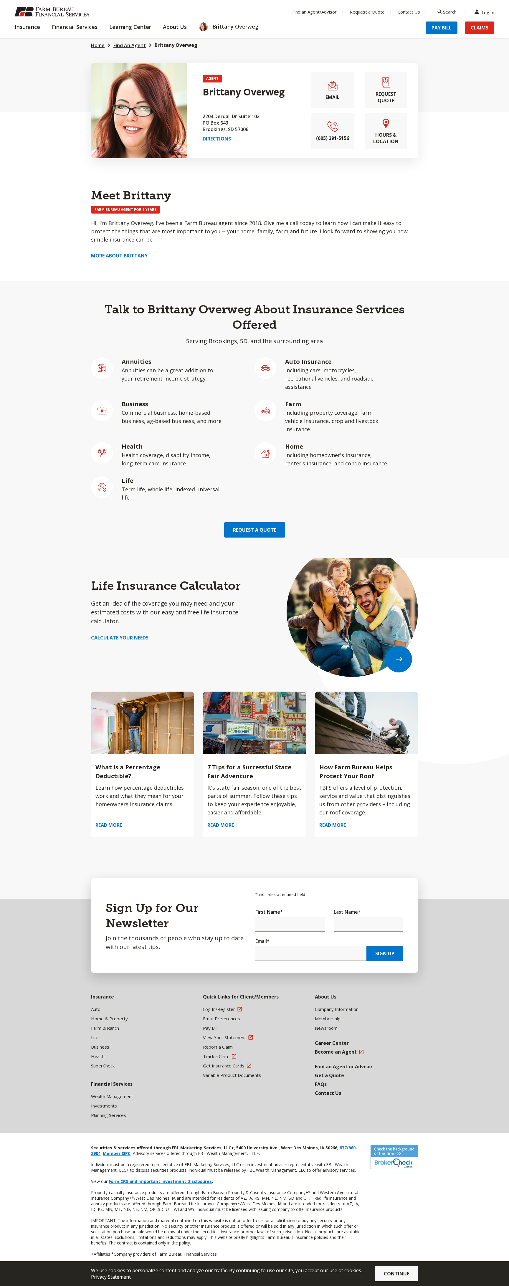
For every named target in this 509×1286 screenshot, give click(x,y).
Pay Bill (442, 27)
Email (262, 941)
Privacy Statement (111, 1277)
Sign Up (384, 953)
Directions (217, 138)
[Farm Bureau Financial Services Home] (53, 11)
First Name (269, 912)
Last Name (347, 912)
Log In (488, 12)
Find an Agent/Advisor (314, 11)
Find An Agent (129, 45)
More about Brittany (119, 255)
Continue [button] (396, 1273)
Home (98, 45)
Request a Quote (367, 11)
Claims (479, 27)
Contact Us (409, 11)
